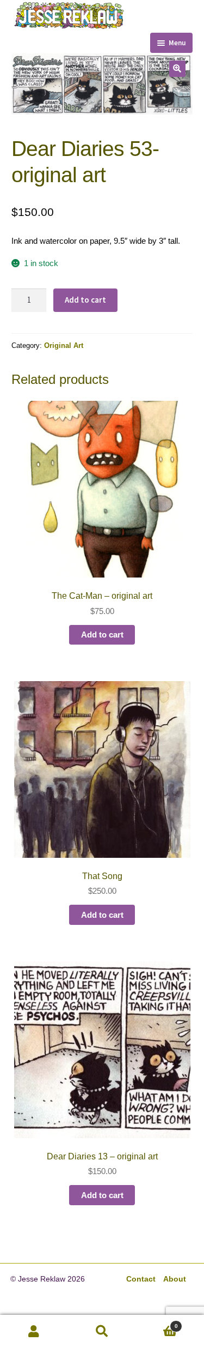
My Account (34, 1331)
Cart (157, 1322)
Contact (141, 1279)
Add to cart (85, 299)
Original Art (63, 345)
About (174, 1279)
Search (102, 1331)
